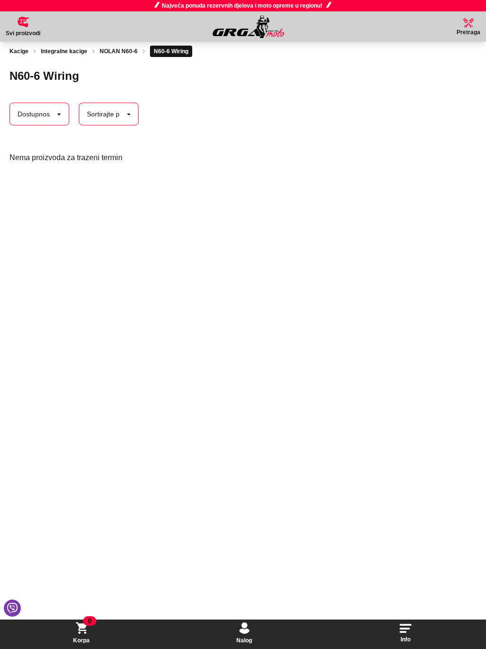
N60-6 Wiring (171, 51)
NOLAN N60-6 (119, 51)
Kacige (18, 51)
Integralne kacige (64, 51)
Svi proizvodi (23, 33)
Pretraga (468, 32)
